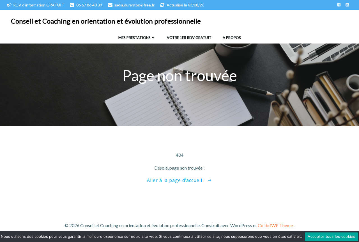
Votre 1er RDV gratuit (189, 37)
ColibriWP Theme (275, 225)
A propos (232, 37)
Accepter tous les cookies (331, 236)
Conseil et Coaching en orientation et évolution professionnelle (106, 21)
